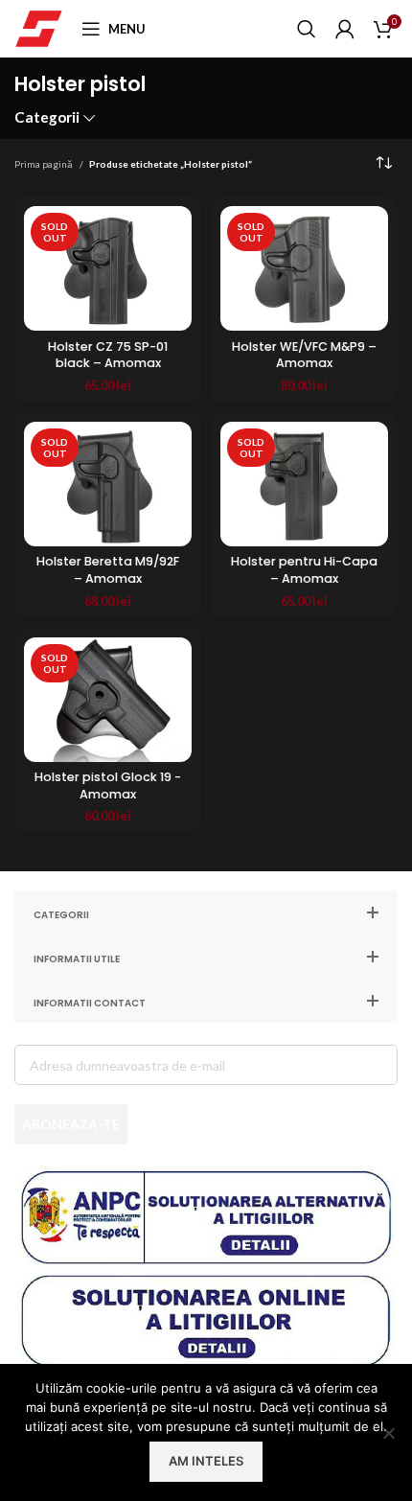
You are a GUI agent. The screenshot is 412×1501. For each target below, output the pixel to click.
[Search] (306, 29)
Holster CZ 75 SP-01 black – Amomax (108, 355)
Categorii (47, 117)
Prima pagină (44, 164)
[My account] (345, 29)
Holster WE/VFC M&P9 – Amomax (304, 355)
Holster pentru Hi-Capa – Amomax (304, 570)
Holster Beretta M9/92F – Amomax (107, 570)
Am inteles (206, 1460)
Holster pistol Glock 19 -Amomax (107, 785)
